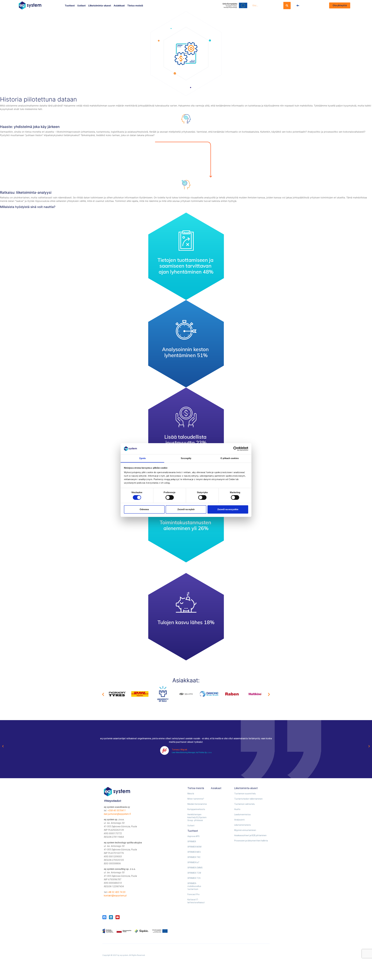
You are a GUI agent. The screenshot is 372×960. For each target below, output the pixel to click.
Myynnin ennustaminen (245, 830)
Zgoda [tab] (142, 458)
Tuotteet (70, 5)
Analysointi (239, 820)
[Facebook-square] (104, 917)
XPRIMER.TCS (194, 878)
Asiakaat (216, 788)
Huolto (237, 809)
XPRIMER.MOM (194, 847)
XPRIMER (191, 841)
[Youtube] (117, 917)
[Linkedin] (111, 917)
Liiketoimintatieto (242, 825)
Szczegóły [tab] (186, 458)
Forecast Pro (193, 894)
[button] (103, 694)
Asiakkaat (119, 5)
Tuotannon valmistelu (244, 804)
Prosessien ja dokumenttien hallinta (251, 840)
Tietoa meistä (135, 5)
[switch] (170, 497)
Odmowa (144, 509)
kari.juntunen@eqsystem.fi (117, 814)
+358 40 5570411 (117, 810)
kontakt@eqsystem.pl (115, 895)
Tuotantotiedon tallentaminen (248, 799)
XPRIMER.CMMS (195, 867)
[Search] (287, 5)
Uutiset (81, 5)
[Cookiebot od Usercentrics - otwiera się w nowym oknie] (235, 449)
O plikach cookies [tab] (229, 458)
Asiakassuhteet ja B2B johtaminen (250, 835)
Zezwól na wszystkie (227, 509)
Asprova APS (193, 836)
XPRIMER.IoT (193, 862)
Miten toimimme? (195, 799)
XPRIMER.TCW (194, 873)
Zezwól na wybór (186, 509)
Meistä (190, 793)
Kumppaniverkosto (196, 809)
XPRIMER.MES (194, 852)
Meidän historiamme (197, 804)
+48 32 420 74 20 (116, 892)
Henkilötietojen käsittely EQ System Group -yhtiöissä (196, 817)
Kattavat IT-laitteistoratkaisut (196, 901)
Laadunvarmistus (242, 814)
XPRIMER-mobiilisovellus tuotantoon (194, 886)
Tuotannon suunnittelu (245, 793)
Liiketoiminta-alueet (99, 5)
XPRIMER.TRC (194, 857)
